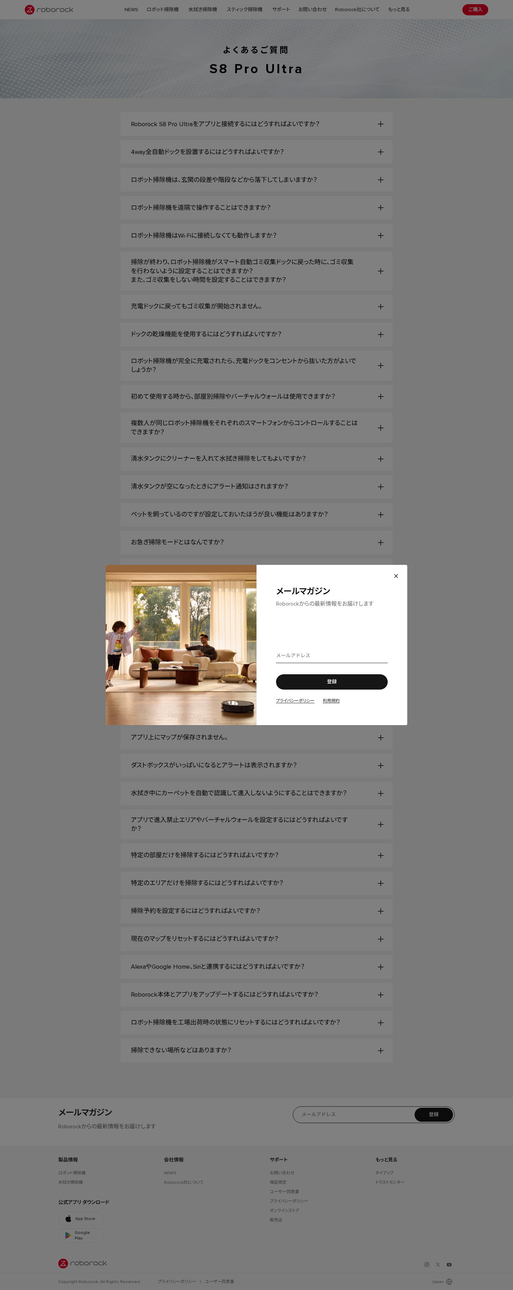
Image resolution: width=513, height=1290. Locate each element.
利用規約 (331, 701)
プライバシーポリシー (295, 701)
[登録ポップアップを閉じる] (396, 576)
